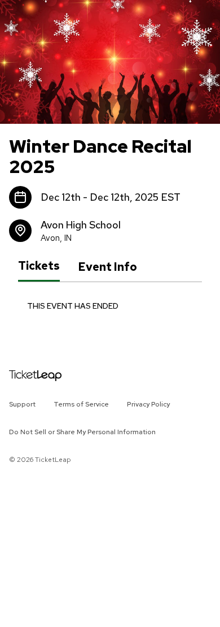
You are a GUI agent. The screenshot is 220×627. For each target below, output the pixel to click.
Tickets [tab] (39, 266)
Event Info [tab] (107, 267)
